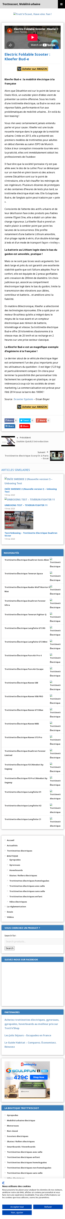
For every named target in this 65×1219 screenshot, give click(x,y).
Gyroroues (14, 865)
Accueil (10, 840)
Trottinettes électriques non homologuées (29, 1167)
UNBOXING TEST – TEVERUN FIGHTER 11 (26, 505)
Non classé (12, 1131)
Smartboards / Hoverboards (21, 1146)
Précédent (25, 437)
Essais (10, 911)
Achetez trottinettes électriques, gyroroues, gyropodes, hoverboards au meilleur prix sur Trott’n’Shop (32, 1024)
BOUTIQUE (12, 856)
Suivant (41, 452)
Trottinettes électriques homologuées (29, 880)
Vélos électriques (18, 901)
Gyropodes (15, 859)
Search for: (10, 935)
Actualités (12, 845)
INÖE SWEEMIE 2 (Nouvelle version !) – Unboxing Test (31, 490)
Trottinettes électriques (19, 850)
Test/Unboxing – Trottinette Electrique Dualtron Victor (31, 534)
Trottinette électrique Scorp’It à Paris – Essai (27, 457)
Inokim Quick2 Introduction (32, 441)
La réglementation (16, 906)
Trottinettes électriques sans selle (27, 891)
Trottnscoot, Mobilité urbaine (21, 4)
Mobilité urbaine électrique (21, 1120)
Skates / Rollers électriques (23, 875)
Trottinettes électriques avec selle (27, 886)
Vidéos (10, 917)
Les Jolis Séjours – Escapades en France (28, 1035)
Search (9, 948)
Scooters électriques (17, 1136)
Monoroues (13, 1125)
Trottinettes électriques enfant (25, 896)
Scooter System (23, 399)
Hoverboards (16, 870)
